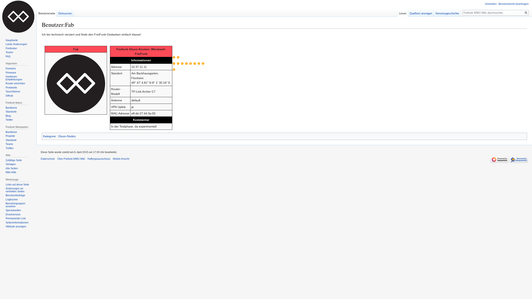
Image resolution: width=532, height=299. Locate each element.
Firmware (11, 72)
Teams (9, 52)
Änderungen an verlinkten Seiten (15, 190)
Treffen (10, 148)
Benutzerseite (46, 13)
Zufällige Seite (14, 160)
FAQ (8, 56)
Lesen (402, 13)
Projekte (10, 136)
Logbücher (12, 199)
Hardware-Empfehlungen (14, 78)
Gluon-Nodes (67, 136)
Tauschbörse (13, 91)
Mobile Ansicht (121, 158)
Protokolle (11, 87)
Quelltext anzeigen (421, 13)
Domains (11, 68)
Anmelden (491, 3)
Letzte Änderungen (16, 44)
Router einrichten (15, 83)
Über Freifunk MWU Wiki (71, 158)
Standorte (11, 111)
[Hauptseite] (18, 16)
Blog (8, 115)
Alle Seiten (12, 168)
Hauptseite (12, 40)
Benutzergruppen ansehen (15, 205)
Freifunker (11, 48)
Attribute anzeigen (16, 226)
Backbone (11, 107)
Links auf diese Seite (17, 184)
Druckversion (13, 214)
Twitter (9, 119)
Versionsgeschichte (447, 13)
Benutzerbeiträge (15, 195)
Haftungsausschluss (98, 158)
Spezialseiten (13, 210)
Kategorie (49, 136)
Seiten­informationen (17, 222)
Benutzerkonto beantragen (514, 3)
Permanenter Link (16, 218)
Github (9, 95)
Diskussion (65, 13)
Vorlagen (11, 164)
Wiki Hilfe (11, 172)
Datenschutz (48, 158)
